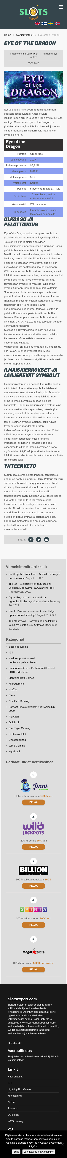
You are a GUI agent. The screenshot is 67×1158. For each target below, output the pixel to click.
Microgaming (16, 683)
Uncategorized (17, 739)
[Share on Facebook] (31, 539)
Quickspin (14, 722)
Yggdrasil (14, 751)
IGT (11, 652)
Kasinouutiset (15, 1076)
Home (7, 34)
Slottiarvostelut (24, 34)
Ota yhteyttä (15, 1043)
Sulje (16, 1151)
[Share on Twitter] (38, 539)
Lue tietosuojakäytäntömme (39, 1151)
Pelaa (33, 802)
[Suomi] (44, 23)
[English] (37, 23)
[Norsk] (57, 23)
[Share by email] (46, 539)
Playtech (14, 716)
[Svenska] (50, 23)
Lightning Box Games (21, 677)
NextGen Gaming (19, 701)
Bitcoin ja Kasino (18, 646)
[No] (62, 1144)
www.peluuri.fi (41, 1056)
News (12, 695)
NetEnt (13, 689)
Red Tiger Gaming (19, 728)
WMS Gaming (17, 745)
